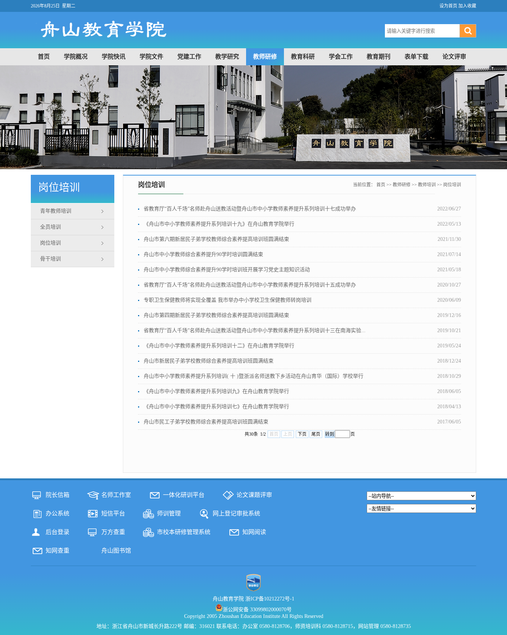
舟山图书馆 (116, 550)
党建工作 (189, 56)
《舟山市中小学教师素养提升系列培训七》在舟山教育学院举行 (216, 406)
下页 (302, 434)
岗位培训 (50, 243)
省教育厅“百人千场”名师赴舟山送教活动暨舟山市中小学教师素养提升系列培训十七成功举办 (250, 209)
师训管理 (169, 513)
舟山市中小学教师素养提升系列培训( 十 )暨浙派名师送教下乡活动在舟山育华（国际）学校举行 (253, 376)
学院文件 (151, 56)
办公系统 (57, 513)
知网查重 (57, 550)
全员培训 (50, 227)
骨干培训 (50, 259)
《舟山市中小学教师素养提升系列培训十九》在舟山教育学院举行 (219, 224)
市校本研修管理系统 (183, 532)
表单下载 (416, 56)
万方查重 (113, 532)
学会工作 (341, 56)
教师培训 (427, 184)
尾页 (315, 434)
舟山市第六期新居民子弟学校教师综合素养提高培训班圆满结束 (216, 239)
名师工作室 (116, 495)
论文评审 (454, 56)
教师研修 (265, 56)
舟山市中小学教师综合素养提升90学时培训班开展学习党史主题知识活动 (227, 269)
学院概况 (76, 56)
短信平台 (113, 513)
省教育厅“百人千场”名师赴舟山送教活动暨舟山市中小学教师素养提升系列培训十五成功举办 (250, 285)
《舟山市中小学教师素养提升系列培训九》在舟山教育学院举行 (216, 391)
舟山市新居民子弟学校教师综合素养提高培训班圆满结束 (209, 361)
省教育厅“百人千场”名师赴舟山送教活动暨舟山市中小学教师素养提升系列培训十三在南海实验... (255, 330)
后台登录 (57, 532)
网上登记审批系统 (236, 513)
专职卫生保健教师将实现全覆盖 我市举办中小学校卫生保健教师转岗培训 (227, 300)
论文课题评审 (254, 495)
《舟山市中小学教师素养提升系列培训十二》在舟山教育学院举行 (219, 345)
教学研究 (227, 56)
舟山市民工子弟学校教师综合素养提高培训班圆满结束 (206, 422)
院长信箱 (57, 495)
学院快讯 (113, 56)
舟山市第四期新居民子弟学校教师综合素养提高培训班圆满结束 (216, 315)
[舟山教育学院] (173, 44)
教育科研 (303, 56)
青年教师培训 (55, 211)
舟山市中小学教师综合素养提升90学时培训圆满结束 (203, 254)
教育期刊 (378, 56)
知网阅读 (254, 532)
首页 (44, 56)
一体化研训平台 (184, 495)
